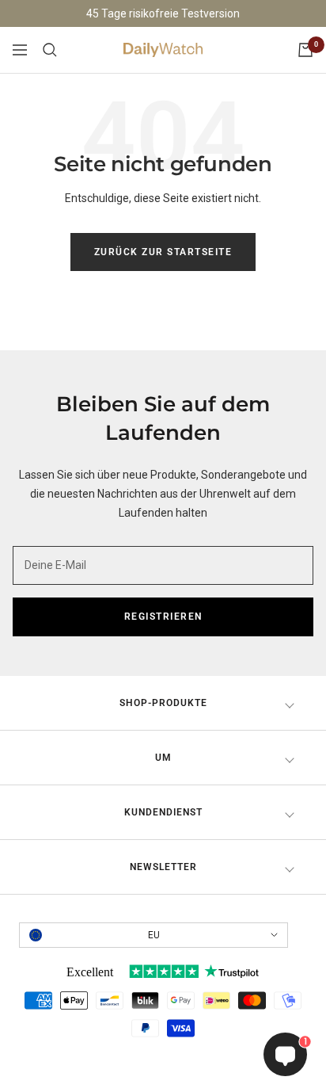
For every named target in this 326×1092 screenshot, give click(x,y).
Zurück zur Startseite (163, 252)
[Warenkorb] (305, 50)
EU (154, 935)
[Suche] (50, 50)
